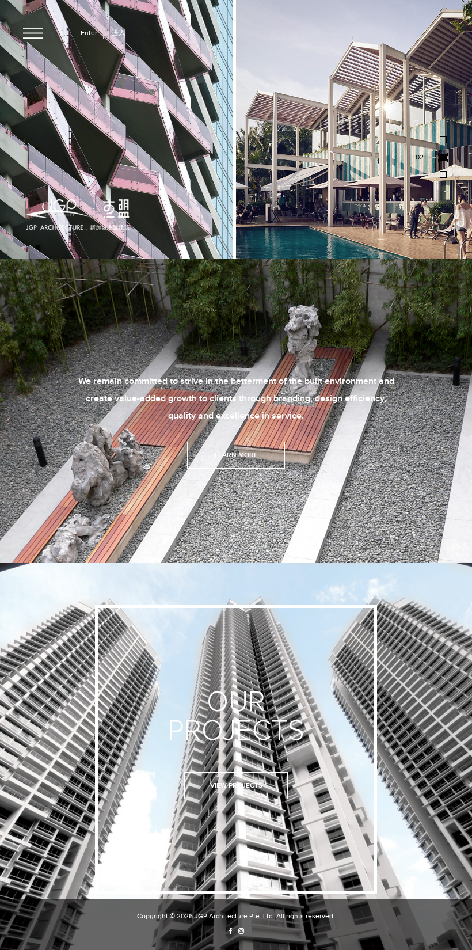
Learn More (236, 455)
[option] (236, 129)
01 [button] (419, 139)
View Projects (236, 785)
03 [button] (420, 173)
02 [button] (420, 156)
